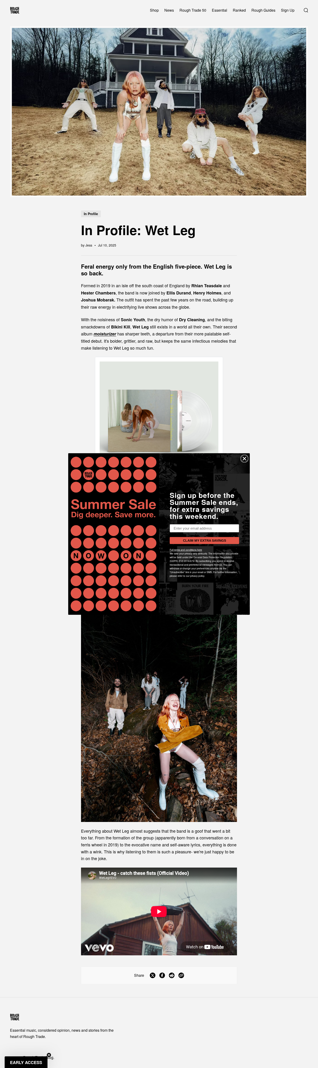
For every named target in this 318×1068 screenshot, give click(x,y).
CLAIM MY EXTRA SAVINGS (204, 540)
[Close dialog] (244, 458)
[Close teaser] (49, 1055)
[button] (26, 1062)
